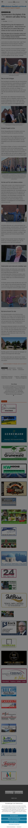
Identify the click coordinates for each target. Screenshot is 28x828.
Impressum (19, 826)
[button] (14, 818)
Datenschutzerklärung (11, 826)
